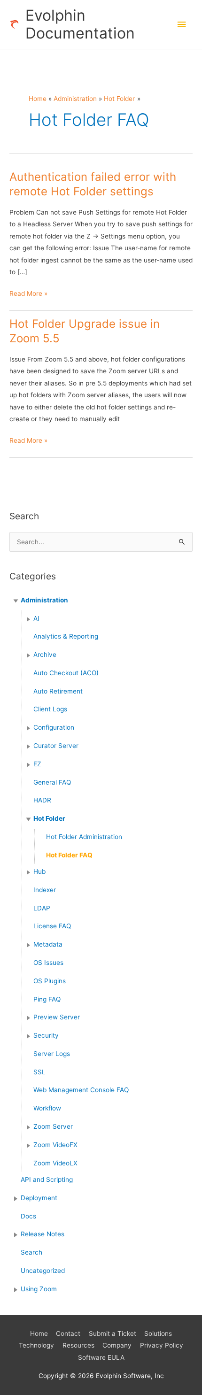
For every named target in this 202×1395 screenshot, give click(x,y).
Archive (44, 654)
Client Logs (50, 709)
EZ (37, 764)
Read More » (28, 294)
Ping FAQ (47, 999)
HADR (42, 800)
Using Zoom (39, 1289)
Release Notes (42, 1234)
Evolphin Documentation (80, 24)
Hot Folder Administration (84, 836)
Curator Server (55, 745)
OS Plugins (49, 981)
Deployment (39, 1198)
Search (31, 1252)
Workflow (47, 1108)
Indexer (44, 890)
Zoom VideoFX (55, 1144)
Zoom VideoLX (55, 1163)
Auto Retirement (58, 691)
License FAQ (52, 926)
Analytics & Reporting (65, 636)
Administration (44, 600)
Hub (39, 871)
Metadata (47, 944)
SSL (39, 1072)
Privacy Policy (161, 1345)
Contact (68, 1333)
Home (39, 1333)
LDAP (41, 908)
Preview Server (56, 1017)
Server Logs (51, 1053)
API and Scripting (47, 1179)
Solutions (158, 1333)
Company (117, 1345)
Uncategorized (43, 1270)
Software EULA (101, 1357)
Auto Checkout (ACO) (66, 673)
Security (46, 1035)
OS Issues (48, 962)
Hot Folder (49, 818)
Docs (28, 1216)
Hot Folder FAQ (69, 855)
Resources (78, 1345)
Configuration (53, 727)
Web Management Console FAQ (81, 1090)
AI (36, 618)
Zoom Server (53, 1126)
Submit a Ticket (112, 1333)
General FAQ (52, 782)
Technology (36, 1345)
